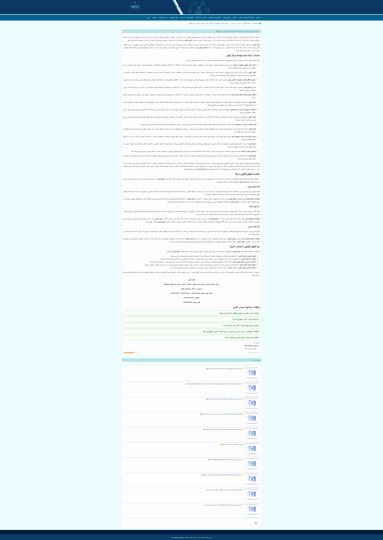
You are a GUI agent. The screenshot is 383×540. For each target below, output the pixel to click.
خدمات (235, 17)
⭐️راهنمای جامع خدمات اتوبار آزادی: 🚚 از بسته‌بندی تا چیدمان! (224, 490)
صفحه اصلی (246, 23)
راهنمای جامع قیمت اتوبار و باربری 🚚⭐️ (231, 444)
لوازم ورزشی (226, 17)
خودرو (258, 17)
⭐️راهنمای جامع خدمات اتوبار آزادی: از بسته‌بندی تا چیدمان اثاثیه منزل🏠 (221, 414)
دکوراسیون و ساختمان (186, 17)
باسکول (154, 17)
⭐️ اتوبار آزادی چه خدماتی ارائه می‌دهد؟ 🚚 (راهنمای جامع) (225, 459)
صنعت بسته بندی (201, 17)
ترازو (148, 17)
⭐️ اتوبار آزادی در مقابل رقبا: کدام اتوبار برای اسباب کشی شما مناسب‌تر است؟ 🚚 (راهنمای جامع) (214, 384)
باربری (233, 23)
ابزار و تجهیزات (173, 17)
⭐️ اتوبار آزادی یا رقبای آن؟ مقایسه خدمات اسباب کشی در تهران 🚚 (209, 23)
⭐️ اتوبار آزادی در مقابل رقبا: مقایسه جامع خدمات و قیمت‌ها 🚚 (224, 399)
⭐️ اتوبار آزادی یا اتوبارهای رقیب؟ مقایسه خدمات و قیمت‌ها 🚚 (224, 369)
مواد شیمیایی (163, 17)
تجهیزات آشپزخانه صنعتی (246, 17)
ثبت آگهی (135, 6)
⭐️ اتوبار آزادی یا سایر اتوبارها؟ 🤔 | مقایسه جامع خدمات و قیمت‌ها (223, 505)
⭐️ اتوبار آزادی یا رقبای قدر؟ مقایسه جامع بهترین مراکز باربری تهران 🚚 (222, 475)
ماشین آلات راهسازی (215, 17)
